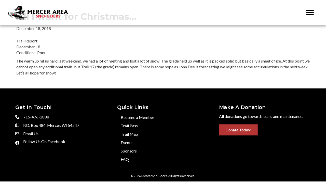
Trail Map (129, 134)
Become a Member (137, 117)
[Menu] (310, 12)
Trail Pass (129, 125)
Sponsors (129, 150)
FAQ (125, 159)
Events (126, 142)
